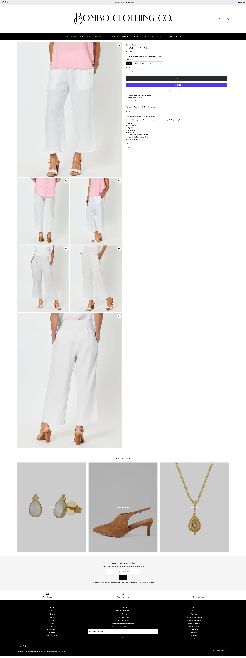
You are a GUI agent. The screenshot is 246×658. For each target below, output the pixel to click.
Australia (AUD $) (220, 650)
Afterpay (194, 632)
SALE (136, 36)
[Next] (182, 2)
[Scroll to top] (242, 653)
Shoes (97, 36)
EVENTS (160, 36)
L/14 (151, 63)
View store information (134, 100)
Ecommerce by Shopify (58, 651)
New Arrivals (70, 36)
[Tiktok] (8, 2)
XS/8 (128, 63)
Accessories (110, 36)
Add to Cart (176, 79)
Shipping (143, 107)
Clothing (84, 36)
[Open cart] (228, 19)
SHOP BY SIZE (174, 36)
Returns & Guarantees (194, 620)
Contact (194, 635)
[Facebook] (1, 2)
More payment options (176, 90)
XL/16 (159, 63)
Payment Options (194, 623)
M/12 (143, 63)
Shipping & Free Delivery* (194, 617)
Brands (125, 36)
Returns (136, 107)
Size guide (129, 107)
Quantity (128, 68)
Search (194, 611)
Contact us (151, 107)
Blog (194, 639)
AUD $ (242, 2)
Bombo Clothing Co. (35, 651)
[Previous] (64, 2)
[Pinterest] (6, 2)
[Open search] (219, 19)
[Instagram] (3, 2)
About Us (194, 614)
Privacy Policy (194, 626)
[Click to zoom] (119, 45)
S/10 (136, 63)
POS (45, 651)
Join (123, 577)
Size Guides (194, 629)
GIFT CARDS (148, 36)
